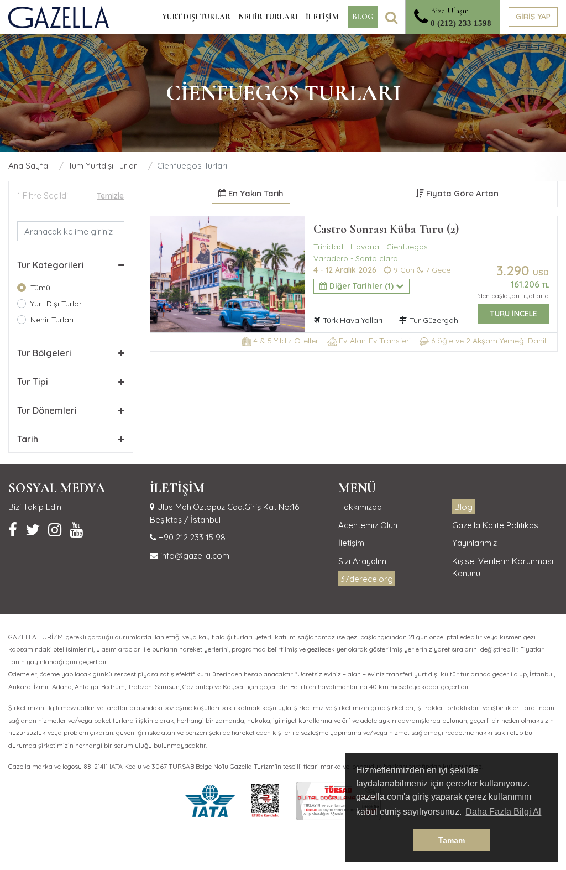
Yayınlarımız (474, 543)
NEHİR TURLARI (268, 17)
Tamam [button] (451, 840)
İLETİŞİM (322, 17)
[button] (71, 265)
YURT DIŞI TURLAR (196, 17)
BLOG (363, 17)
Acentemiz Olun (367, 525)
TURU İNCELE (513, 314)
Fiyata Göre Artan (461, 193)
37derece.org (366, 579)
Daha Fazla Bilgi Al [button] (503, 811)
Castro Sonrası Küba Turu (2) (386, 229)
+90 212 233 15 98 (191, 537)
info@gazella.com (193, 555)
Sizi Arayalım (362, 561)
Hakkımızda (360, 507)
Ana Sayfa (28, 165)
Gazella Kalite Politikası (496, 525)
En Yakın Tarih (255, 193)
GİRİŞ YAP (533, 17)
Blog (463, 507)
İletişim (351, 543)
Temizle (110, 196)
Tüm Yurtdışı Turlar (102, 165)
